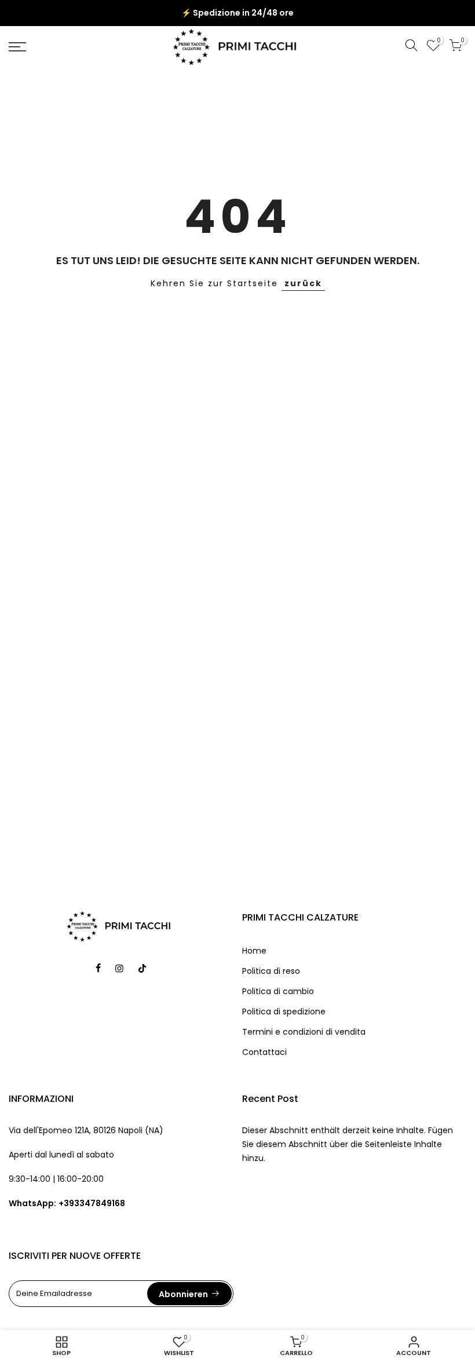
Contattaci (264, 1052)
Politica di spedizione (284, 1011)
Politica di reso (271, 971)
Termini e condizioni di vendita (304, 1032)
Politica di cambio (278, 991)
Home (254, 950)
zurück (303, 283)
